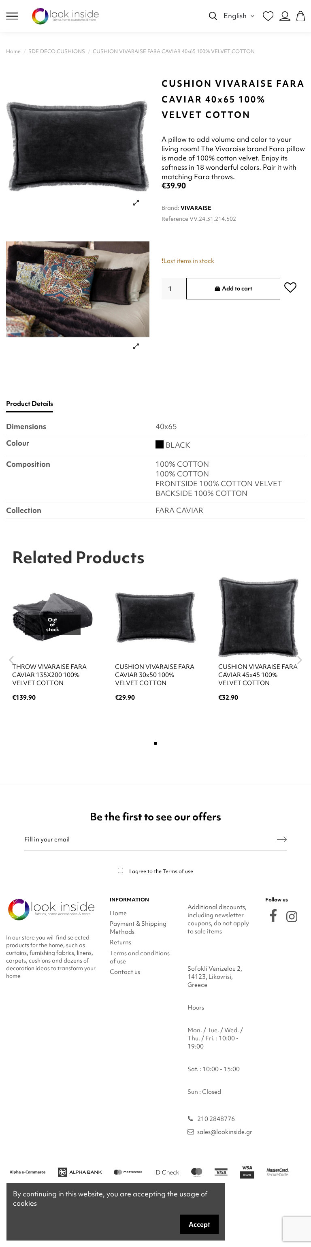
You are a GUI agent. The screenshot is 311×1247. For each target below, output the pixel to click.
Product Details (29, 403)
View (52, 719)
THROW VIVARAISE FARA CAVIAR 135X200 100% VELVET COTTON (49, 675)
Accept (199, 1224)
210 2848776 (216, 1119)
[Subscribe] (282, 839)
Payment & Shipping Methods (138, 928)
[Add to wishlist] (290, 287)
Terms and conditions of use (140, 957)
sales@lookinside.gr (224, 1132)
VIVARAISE (196, 207)
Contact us (125, 972)
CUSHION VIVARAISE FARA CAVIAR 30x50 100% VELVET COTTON (154, 675)
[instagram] (291, 916)
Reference (175, 218)
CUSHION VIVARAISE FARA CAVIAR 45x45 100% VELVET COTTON (258, 675)
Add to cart (237, 288)
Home (118, 913)
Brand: (170, 207)
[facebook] (273, 915)
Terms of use (178, 871)
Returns (120, 942)
